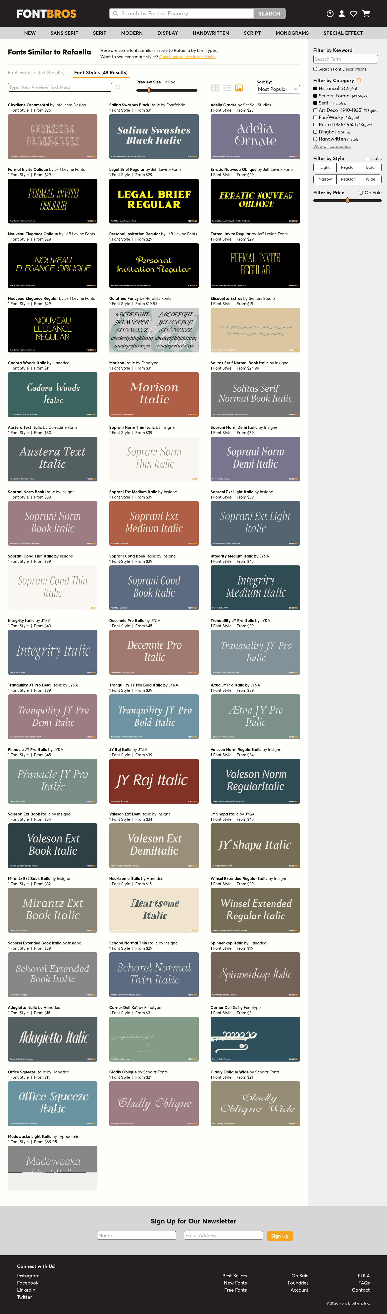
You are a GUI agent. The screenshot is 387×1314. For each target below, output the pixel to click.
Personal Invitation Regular (134, 233)
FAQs (364, 1283)
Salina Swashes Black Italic (134, 104)
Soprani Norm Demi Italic (234, 427)
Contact (361, 1290)
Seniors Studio (262, 298)
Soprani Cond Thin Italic (30, 556)
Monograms (292, 33)
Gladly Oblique (123, 1071)
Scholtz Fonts (155, 1071)
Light (325, 167)
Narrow (325, 179)
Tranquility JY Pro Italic (232, 620)
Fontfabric (175, 104)
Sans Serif (64, 33)
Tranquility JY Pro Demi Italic (35, 685)
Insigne (281, 362)
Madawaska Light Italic (29, 1136)
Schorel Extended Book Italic (34, 942)
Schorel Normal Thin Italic (133, 942)
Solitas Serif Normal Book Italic (240, 362)
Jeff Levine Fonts (69, 169)
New (30, 33)
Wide (370, 179)
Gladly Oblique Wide (230, 1071)
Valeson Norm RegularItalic (236, 749)
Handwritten (211, 33)
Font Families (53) (36, 72)
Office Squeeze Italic (27, 1071)
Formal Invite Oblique (28, 169)
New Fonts (235, 1283)
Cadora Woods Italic (27, 362)
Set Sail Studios (257, 104)
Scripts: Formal (343, 95)
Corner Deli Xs (224, 1007)
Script (252, 33)
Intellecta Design (71, 104)
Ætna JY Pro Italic (227, 685)
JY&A (264, 556)
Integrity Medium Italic (232, 556)
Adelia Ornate (223, 104)
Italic (376, 158)
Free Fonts (235, 1290)
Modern (132, 33)
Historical (337, 88)
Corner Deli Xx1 (123, 1007)
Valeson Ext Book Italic (29, 814)
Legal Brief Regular (127, 169)
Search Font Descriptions (341, 68)
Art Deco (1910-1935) (347, 110)
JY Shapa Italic (225, 814)
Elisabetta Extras (226, 298)
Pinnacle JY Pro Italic (27, 749)
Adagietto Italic (22, 1007)
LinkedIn (26, 1290)
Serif (99, 33)
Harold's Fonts (158, 298)
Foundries (298, 1283)
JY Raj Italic (120, 749)
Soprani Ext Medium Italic (133, 491)
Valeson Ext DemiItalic (130, 814)
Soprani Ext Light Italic (232, 491)
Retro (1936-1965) (344, 124)
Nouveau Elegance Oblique (33, 233)
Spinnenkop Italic (227, 942)
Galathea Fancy (124, 298)
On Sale (372, 192)
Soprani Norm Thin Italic (132, 427)
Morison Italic (122, 362)
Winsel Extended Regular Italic (239, 878)
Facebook (27, 1283)
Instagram (28, 1276)
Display (167, 33)
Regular (348, 167)
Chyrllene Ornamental (28, 104)
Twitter (24, 1297)
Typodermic (68, 1136)
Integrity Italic (21, 620)
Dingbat (333, 131)
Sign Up (280, 1236)
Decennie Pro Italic (126, 620)
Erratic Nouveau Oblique (233, 169)
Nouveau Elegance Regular (33, 298)
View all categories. (332, 146)
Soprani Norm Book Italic (31, 491)
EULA (364, 1276)
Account (300, 1290)
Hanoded (61, 362)
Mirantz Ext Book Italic (29, 878)
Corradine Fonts (63, 427)
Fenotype (149, 362)
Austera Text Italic (25, 427)
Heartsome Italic (124, 878)
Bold (370, 167)
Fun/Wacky (338, 117)
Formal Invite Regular (231, 233)
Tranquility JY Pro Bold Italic (135, 685)
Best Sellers (234, 1276)
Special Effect (343, 33)
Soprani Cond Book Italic (132, 556)
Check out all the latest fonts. (187, 56)
